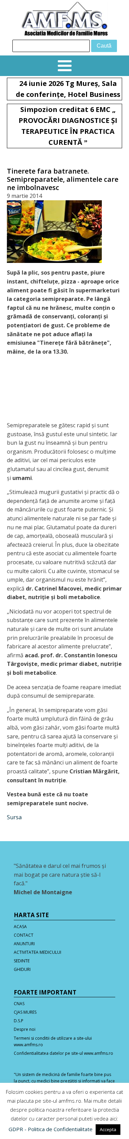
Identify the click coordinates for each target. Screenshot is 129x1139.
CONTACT (23, 935)
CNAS (19, 1004)
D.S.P (18, 1021)
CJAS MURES (25, 1012)
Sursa (14, 817)
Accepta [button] (108, 1129)
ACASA (20, 926)
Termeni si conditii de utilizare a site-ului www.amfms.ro (53, 1041)
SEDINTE (22, 961)
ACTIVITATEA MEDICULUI (37, 952)
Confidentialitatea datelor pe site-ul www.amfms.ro (63, 1053)
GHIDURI (22, 969)
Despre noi (24, 1029)
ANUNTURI (24, 944)
